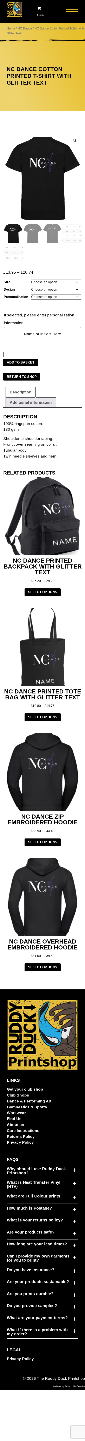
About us (15, 1125)
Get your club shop (25, 1089)
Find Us (14, 1119)
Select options (42, 592)
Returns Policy (21, 1136)
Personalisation (16, 297)
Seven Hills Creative (75, 1386)
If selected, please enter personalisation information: (39, 319)
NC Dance (25, 28)
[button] (74, 140)
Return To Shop (22, 376)
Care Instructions (23, 1130)
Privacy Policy (20, 1142)
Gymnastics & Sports (27, 1107)
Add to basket (20, 362)
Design (9, 289)
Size (7, 282)
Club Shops (18, 1095)
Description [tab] (21, 392)
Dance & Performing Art (29, 1101)
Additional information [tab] (31, 402)
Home (11, 28)
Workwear (16, 1113)
